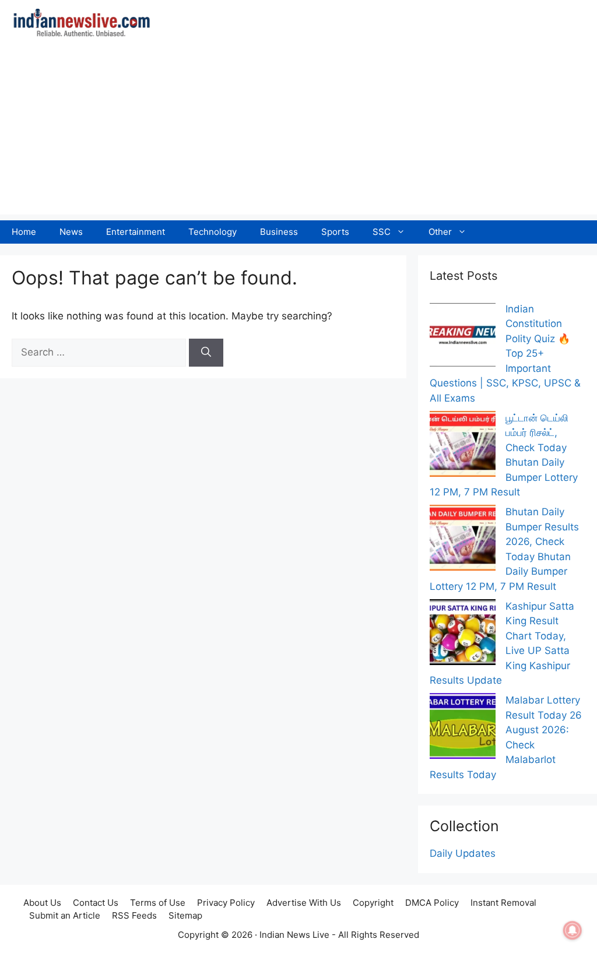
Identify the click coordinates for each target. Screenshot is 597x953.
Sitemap (185, 915)
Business (279, 231)
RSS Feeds (134, 915)
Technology (212, 231)
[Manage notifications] (572, 930)
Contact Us (95, 902)
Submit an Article (64, 915)
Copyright (373, 902)
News (71, 231)
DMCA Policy (432, 902)
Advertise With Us (303, 902)
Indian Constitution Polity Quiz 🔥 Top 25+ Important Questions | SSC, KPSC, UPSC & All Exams (505, 353)
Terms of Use (157, 902)
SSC (382, 231)
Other (440, 231)
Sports (335, 231)
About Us (42, 902)
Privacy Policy (226, 902)
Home (24, 231)
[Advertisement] (298, 132)
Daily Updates (463, 853)
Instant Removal (503, 902)
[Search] (206, 353)
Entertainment (135, 231)
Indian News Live (294, 934)
